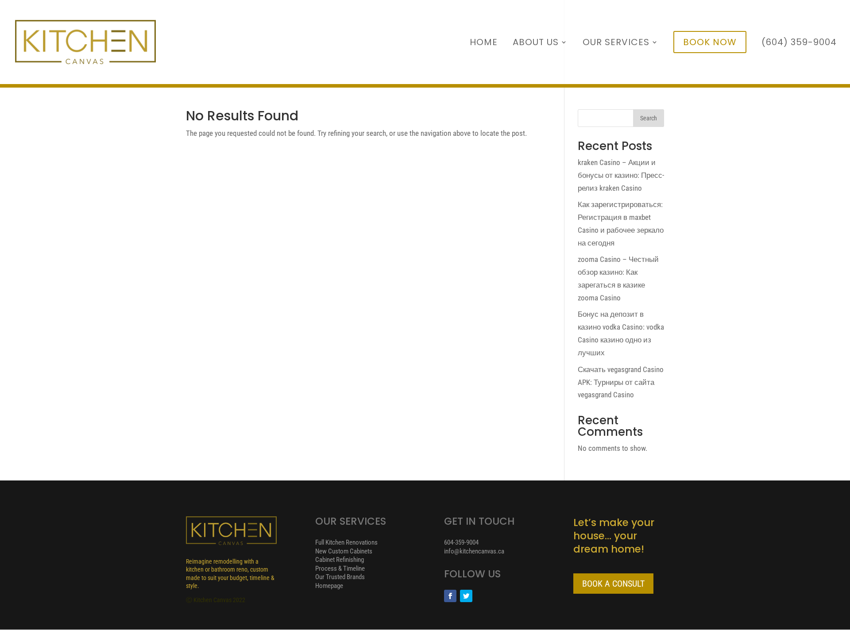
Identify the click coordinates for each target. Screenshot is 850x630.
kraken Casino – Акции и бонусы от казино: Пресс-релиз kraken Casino (621, 175)
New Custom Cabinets (343, 551)
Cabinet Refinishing (339, 560)
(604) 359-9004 (799, 43)
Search (648, 118)
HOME (484, 43)
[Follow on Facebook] (450, 596)
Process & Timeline (340, 568)
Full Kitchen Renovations (346, 542)
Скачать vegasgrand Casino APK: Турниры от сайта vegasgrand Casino (621, 382)
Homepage (329, 586)
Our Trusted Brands (340, 577)
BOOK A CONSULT (613, 583)
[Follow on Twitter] (466, 596)
